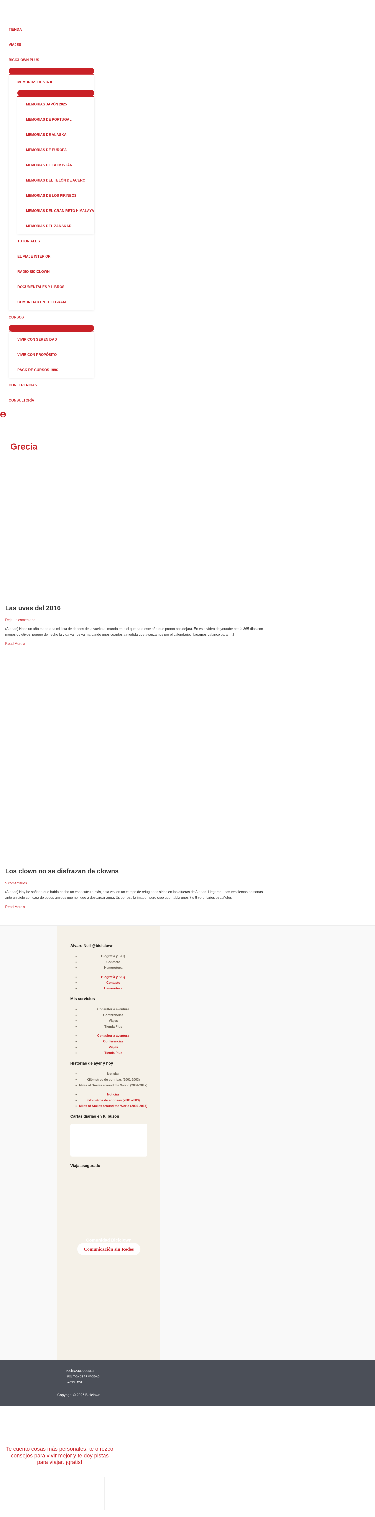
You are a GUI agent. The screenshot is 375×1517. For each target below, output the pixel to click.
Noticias (113, 1073)
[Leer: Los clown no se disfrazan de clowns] (134, 762)
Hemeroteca (113, 967)
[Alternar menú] (51, 71)
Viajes (113, 1020)
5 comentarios (16, 883)
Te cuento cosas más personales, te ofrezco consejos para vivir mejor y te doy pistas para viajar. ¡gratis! (59, 1455)
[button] (41, 60)
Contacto (113, 962)
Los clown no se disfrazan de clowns (62, 871)
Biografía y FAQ (113, 956)
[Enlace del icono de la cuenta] (3, 415)
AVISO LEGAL (75, 1382)
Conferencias (113, 1015)
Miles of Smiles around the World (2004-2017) (113, 1085)
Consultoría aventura (113, 1009)
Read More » (15, 643)
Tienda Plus (113, 1026)
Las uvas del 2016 (33, 608)
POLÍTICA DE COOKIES (80, 1370)
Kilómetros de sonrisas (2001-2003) (113, 1079)
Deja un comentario (20, 620)
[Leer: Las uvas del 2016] (134, 536)
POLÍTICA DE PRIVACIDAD (83, 1376)
